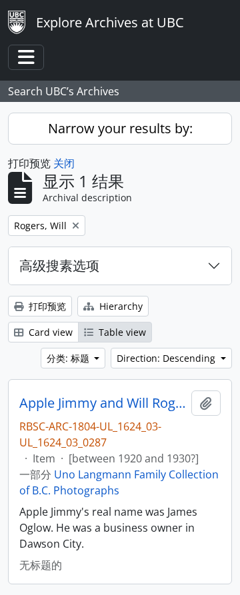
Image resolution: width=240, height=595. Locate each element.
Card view (49, 332)
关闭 (64, 163)
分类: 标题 (69, 358)
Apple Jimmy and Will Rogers (102, 403)
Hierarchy (120, 306)
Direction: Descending (167, 358)
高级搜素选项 (59, 266)
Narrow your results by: (120, 128)
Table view (121, 332)
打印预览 (46, 306)
